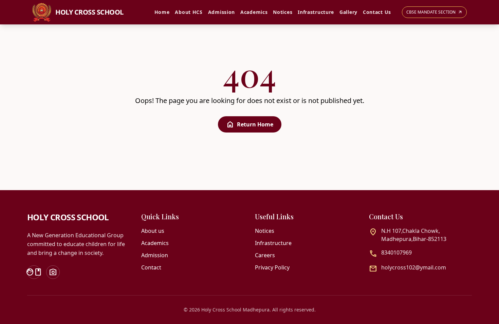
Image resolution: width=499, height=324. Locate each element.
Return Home (249, 124)
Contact (151, 267)
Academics (253, 12)
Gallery (348, 12)
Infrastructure (316, 12)
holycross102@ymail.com (413, 267)
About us (152, 231)
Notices (282, 12)
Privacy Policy (272, 267)
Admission (221, 12)
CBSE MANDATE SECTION (434, 12)
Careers (265, 255)
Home (162, 12)
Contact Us (377, 12)
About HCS (188, 12)
